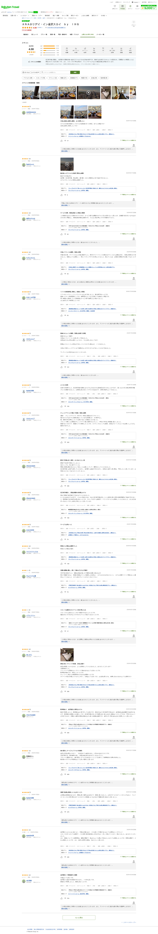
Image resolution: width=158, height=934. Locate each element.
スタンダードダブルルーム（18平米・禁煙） (79, 770)
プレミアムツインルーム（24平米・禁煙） (78, 190)
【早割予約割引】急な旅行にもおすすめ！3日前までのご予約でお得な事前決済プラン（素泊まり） (92, 585)
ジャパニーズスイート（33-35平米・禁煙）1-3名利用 (81, 311)
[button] (31, 92)
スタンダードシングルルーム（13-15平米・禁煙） (80, 402)
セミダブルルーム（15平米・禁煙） (77, 587)
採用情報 (59, 929)
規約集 (66, 929)
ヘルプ (111, 2)
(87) (62, 34)
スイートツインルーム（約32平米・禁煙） (78, 894)
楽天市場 (144, 2)
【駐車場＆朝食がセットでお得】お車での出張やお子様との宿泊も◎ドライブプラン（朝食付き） (92, 309)
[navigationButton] (133, 92)
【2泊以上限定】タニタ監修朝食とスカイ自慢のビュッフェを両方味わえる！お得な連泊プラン (91, 267)
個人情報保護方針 (39, 929)
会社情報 (29, 929)
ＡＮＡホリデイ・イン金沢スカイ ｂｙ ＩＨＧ (50, 24)
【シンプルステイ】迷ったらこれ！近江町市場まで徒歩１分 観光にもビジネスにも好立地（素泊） (93, 188)
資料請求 (71, 929)
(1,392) (88, 34)
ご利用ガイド (118, 2)
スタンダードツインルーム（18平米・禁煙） (79, 438)
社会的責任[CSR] (51, 929)
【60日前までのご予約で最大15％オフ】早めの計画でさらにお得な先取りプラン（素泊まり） (91, 134)
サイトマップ (126, 2)
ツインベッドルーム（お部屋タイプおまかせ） (79, 136)
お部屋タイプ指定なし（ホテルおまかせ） (78, 535)
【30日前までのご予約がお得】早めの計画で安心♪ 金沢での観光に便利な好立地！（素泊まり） (92, 532)
